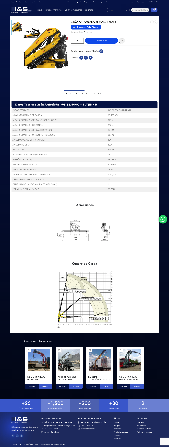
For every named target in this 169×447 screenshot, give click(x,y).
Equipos (117, 425)
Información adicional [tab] (95, 94)
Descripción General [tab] (74, 94)
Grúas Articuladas (85, 32)
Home (39, 10)
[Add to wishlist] (28, 350)
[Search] (126, 10)
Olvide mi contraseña (144, 429)
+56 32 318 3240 (87, 425)
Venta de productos (73, 10)
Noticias (117, 435)
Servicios (117, 429)
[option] (17, 27)
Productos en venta (121, 432)
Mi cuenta (140, 422)
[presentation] (23, 370)
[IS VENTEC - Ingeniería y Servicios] (22, 10)
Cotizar (32, 386)
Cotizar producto (101, 40)
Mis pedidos (141, 425)
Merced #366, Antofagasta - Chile (93, 422)
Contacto (88, 10)
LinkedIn (91, 58)
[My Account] (140, 10)
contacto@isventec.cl (51, 432)
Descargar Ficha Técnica (87, 27)
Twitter (86, 58)
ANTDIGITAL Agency (58, 444)
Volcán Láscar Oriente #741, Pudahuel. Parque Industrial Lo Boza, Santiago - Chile (59, 424)
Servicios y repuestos (53, 10)
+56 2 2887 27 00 (51, 429)
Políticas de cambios (144, 432)
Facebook (81, 58)
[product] (39, 360)
